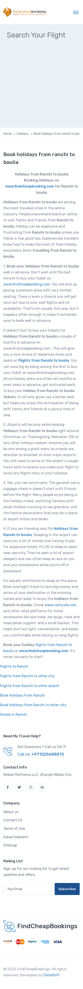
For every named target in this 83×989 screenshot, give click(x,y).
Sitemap (10, 845)
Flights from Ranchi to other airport (29, 686)
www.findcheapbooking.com (29, 186)
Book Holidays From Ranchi (22, 695)
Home (7, 134)
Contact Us (12, 820)
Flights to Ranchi (14, 666)
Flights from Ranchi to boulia (43, 360)
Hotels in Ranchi (13, 714)
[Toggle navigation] (76, 12)
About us (10, 812)
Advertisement (15, 837)
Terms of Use (14, 828)
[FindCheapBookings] (25, 12)
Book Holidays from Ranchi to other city (33, 705)
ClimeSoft (51, 975)
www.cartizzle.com (61, 605)
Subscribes (67, 889)
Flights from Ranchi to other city (27, 676)
